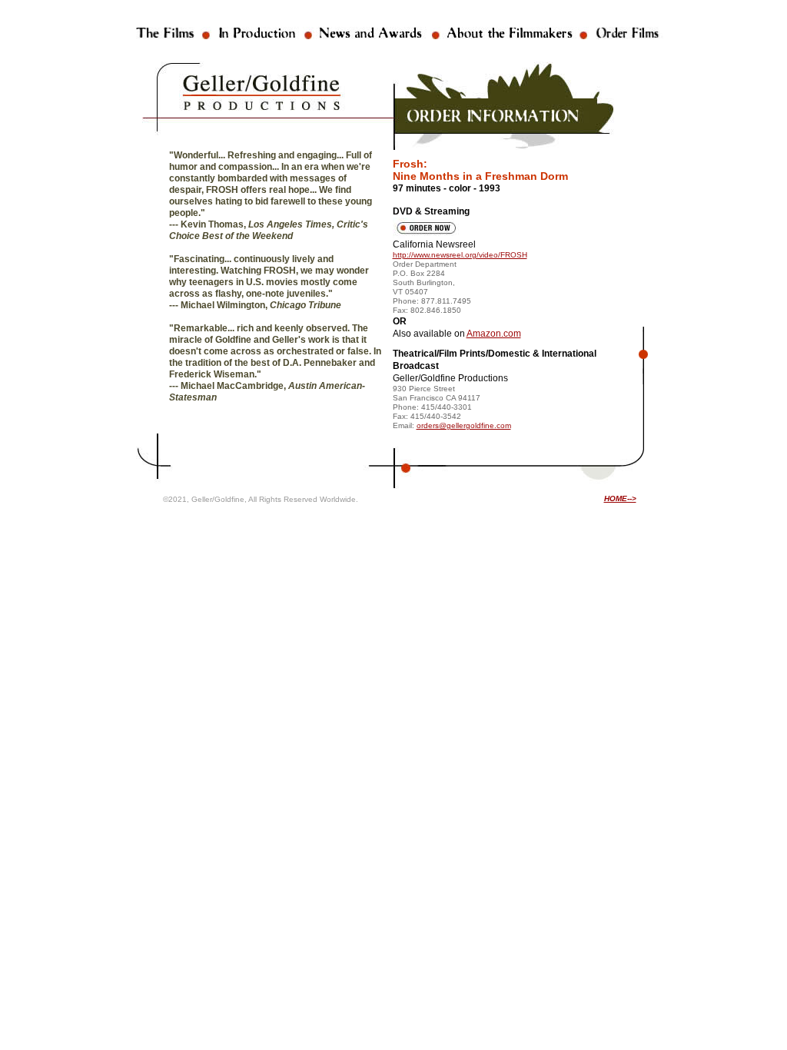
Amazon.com (494, 333)
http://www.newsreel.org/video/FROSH (460, 255)
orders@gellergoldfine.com (464, 425)
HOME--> (620, 498)
